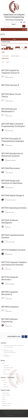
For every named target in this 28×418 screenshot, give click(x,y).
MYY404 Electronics (10, 168)
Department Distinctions (8, 373)
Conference (6, 386)
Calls (4, 371)
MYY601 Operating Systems (13, 208)
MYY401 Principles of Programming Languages (12, 139)
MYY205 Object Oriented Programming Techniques (13, 125)
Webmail (4, 401)
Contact (12, 22)
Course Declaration (6, 395)
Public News (6, 365)
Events (5, 384)
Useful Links (17, 22)
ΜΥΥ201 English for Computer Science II (10, 71)
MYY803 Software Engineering (9, 320)
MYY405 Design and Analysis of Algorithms (11, 181)
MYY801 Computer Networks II (9, 293)
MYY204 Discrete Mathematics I (9, 110)
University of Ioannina (6, 403)
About (8, 22)
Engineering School (6, 405)
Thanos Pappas (18, 415)
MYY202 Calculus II (10, 85)
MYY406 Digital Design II (12, 195)
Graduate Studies (7, 369)
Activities (4, 380)
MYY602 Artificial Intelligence (9, 221)
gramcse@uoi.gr (7, 355)
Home (5, 22)
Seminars (5, 382)
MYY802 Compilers (10, 306)
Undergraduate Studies (8, 367)
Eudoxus (3, 399)
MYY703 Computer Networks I (9, 278)
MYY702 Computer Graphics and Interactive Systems (14, 263)
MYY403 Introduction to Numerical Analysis (12, 154)
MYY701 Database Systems (13, 250)
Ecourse (3, 397)
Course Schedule (5, 393)
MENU (2, 34)
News (3, 363)
